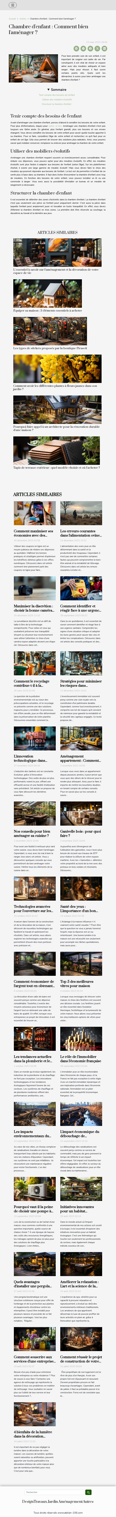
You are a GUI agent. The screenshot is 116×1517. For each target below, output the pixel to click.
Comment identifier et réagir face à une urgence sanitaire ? (80, 610)
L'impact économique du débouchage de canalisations (79, 1136)
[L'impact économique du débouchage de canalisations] (81, 1113)
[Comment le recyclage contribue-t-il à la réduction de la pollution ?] (35, 663)
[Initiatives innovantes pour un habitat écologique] (81, 1188)
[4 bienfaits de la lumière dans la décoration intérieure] (35, 1414)
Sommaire (58, 89)
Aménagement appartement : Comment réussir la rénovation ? (79, 760)
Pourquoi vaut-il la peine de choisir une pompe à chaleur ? (33, 1211)
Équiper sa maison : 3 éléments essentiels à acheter (47, 311)
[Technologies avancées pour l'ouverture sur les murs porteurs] (35, 888)
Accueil (12, 18)
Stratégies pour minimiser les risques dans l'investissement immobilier (81, 687)
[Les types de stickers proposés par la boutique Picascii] (50, 331)
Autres (23, 18)
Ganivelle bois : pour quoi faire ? (80, 833)
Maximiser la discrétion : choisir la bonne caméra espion (33, 610)
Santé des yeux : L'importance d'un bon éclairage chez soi (78, 910)
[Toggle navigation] (13, 5)
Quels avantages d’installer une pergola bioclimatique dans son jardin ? (32, 1288)
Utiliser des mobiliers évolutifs (57, 99)
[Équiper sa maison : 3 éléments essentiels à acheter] (47, 293)
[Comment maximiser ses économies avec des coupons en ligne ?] (35, 513)
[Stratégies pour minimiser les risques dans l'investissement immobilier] (81, 663)
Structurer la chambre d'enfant (57, 104)
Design (28, 1501)
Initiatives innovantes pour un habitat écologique (77, 1211)
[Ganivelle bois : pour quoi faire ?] (81, 813)
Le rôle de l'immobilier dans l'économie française (80, 1059)
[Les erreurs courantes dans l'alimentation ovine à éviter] (81, 513)
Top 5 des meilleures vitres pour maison (76, 983)
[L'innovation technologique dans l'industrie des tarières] (35, 738)
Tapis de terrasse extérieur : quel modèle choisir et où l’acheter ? (56, 468)
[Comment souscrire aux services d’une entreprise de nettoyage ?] (35, 1338)
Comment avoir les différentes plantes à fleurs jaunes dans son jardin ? (55, 387)
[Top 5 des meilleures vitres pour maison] (81, 963)
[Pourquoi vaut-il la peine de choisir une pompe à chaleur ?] (35, 1188)
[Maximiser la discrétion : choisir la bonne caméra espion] (35, 588)
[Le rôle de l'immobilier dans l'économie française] (81, 1038)
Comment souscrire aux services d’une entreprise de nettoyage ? (34, 1361)
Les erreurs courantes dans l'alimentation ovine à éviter (80, 535)
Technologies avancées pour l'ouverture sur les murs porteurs (32, 910)
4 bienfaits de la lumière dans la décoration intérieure (33, 1436)
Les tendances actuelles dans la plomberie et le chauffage (32, 1061)
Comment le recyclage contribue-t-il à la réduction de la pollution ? (35, 685)
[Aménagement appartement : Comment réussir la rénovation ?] (81, 738)
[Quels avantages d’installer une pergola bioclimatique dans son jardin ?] (35, 1263)
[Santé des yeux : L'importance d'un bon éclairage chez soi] (81, 888)
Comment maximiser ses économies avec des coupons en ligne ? (33, 535)
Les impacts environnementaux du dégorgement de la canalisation (31, 1138)
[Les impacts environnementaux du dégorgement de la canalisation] (35, 1113)
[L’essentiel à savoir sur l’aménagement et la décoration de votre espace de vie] (57, 252)
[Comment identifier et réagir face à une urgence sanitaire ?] (81, 588)
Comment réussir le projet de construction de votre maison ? (81, 1361)
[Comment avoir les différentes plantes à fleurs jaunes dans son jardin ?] (57, 368)
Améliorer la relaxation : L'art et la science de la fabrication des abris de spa (79, 1288)
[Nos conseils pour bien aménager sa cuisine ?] (35, 813)
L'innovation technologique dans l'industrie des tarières (31, 760)
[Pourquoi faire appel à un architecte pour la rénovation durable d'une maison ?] (57, 409)
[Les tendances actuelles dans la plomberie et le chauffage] (35, 1038)
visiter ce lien (55, 126)
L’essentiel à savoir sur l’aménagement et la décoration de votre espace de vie (56, 271)
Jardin (53, 1501)
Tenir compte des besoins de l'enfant (57, 95)
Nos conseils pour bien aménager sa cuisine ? (32, 833)
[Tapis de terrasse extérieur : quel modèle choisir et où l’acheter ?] (56, 450)
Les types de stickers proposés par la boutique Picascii (50, 348)
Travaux (40, 1501)
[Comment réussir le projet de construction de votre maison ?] (81, 1338)
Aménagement (70, 1501)
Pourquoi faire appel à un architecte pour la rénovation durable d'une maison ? (56, 428)
